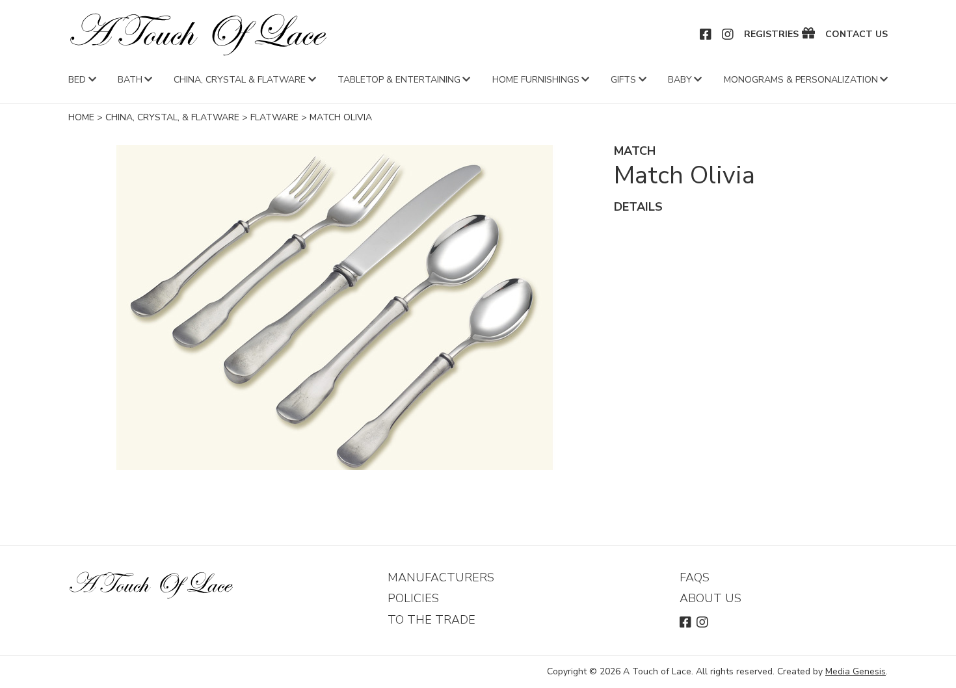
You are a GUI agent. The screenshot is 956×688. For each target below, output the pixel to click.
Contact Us (856, 34)
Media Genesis (855, 671)
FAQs (695, 577)
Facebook (706, 34)
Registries (771, 34)
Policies (413, 598)
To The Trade (431, 620)
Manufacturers (441, 577)
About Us (710, 598)
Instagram (728, 34)
